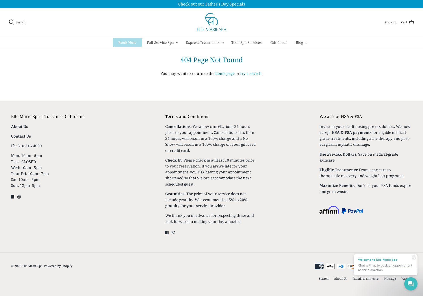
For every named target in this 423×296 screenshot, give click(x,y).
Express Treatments (202, 42)
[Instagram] (19, 197)
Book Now (127, 42)
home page (225, 73)
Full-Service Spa (160, 42)
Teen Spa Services (246, 42)
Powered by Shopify (58, 266)
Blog (299, 42)
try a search (251, 73)
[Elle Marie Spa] (211, 22)
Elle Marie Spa (32, 266)
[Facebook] (12, 197)
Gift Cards (278, 42)
